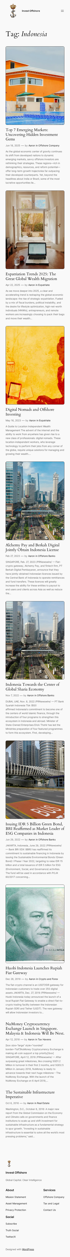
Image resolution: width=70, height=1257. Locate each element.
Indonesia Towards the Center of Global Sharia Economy (32, 687)
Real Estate (43, 1103)
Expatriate (44, 284)
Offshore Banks (46, 555)
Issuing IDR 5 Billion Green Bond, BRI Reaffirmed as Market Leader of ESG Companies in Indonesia (35, 829)
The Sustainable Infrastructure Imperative (30, 1094)
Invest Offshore (31, 10)
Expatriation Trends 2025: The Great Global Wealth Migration (31, 276)
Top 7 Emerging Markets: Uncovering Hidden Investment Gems (32, 135)
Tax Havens (44, 1039)
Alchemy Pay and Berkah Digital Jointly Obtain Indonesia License (32, 547)
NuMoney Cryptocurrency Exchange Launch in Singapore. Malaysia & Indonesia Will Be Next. (35, 1029)
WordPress (28, 1249)
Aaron (32, 145)
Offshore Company (48, 145)
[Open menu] (62, 11)
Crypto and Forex (48, 978)
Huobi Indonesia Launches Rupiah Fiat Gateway (34, 970)
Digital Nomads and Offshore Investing (30, 412)
